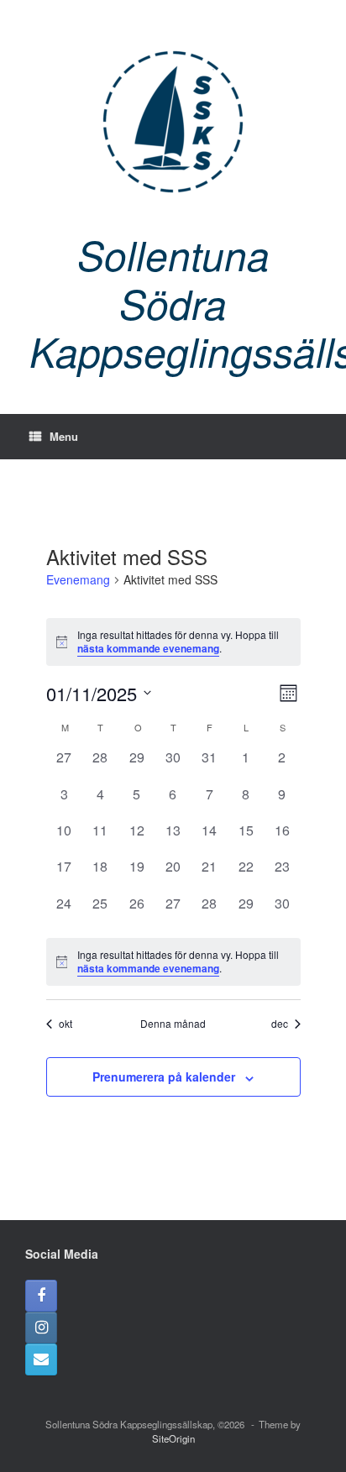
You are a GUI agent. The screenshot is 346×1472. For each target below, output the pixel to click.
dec (279, 1023)
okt (65, 1023)
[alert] (173, 642)
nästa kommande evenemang (148, 648)
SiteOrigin (173, 1438)
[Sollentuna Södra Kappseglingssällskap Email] (41, 1359)
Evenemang (78, 580)
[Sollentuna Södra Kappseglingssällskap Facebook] (41, 1296)
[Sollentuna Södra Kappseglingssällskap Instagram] (41, 1328)
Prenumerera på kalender (163, 1076)
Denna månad (173, 1023)
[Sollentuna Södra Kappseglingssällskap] (173, 122)
